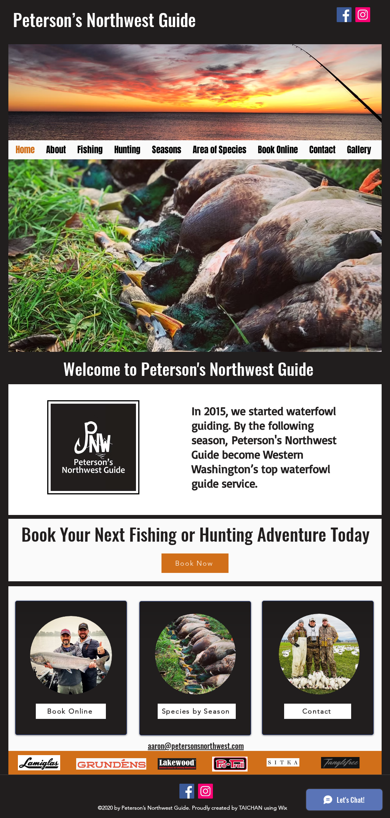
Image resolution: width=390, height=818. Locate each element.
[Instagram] (362, 14)
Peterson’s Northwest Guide (104, 19)
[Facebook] (344, 14)
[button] (195, 255)
